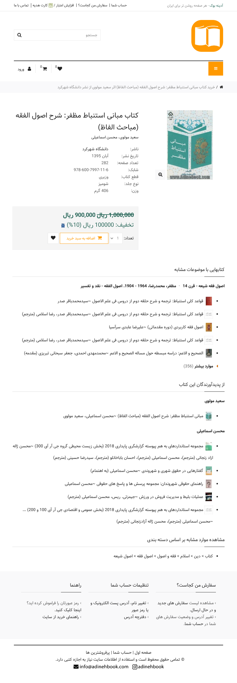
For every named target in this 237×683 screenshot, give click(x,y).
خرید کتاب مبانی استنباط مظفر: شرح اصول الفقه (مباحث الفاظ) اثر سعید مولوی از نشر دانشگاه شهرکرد (136, 87)
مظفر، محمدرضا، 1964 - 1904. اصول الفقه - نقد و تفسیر (128, 286)
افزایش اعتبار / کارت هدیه (53, 5)
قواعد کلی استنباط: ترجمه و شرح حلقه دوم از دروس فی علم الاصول (148, 301)
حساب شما (119, 5)
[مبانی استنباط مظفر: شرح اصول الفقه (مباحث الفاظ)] (160, 175)
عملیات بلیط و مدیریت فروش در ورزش (171, 496)
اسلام (185, 556)
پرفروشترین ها (98, 652)
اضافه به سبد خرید (81, 238)
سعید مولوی (129, 137)
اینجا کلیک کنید (68, 610)
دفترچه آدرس (135, 617)
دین (197, 556)
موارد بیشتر (204, 366)
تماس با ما (21, 5)
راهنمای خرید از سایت (60, 617)
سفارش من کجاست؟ (92, 5)
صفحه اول (143, 652)
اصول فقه (145, 556)
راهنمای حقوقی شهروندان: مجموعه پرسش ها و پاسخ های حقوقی (150, 483)
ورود (21, 69)
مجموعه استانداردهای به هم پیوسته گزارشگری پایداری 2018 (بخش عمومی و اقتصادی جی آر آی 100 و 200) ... (113, 509)
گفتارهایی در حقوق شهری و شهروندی (173, 470)
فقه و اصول (166, 556)
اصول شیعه (123, 556)
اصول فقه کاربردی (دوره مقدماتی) (175, 327)
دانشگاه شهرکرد (95, 149)
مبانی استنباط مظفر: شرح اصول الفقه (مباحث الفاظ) (161, 416)
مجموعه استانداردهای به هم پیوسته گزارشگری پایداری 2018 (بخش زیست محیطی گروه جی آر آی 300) (119, 446)
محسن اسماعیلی (104, 137)
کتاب (209, 556)
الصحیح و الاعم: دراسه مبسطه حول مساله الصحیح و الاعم (157, 353)
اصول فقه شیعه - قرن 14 (204, 286)
